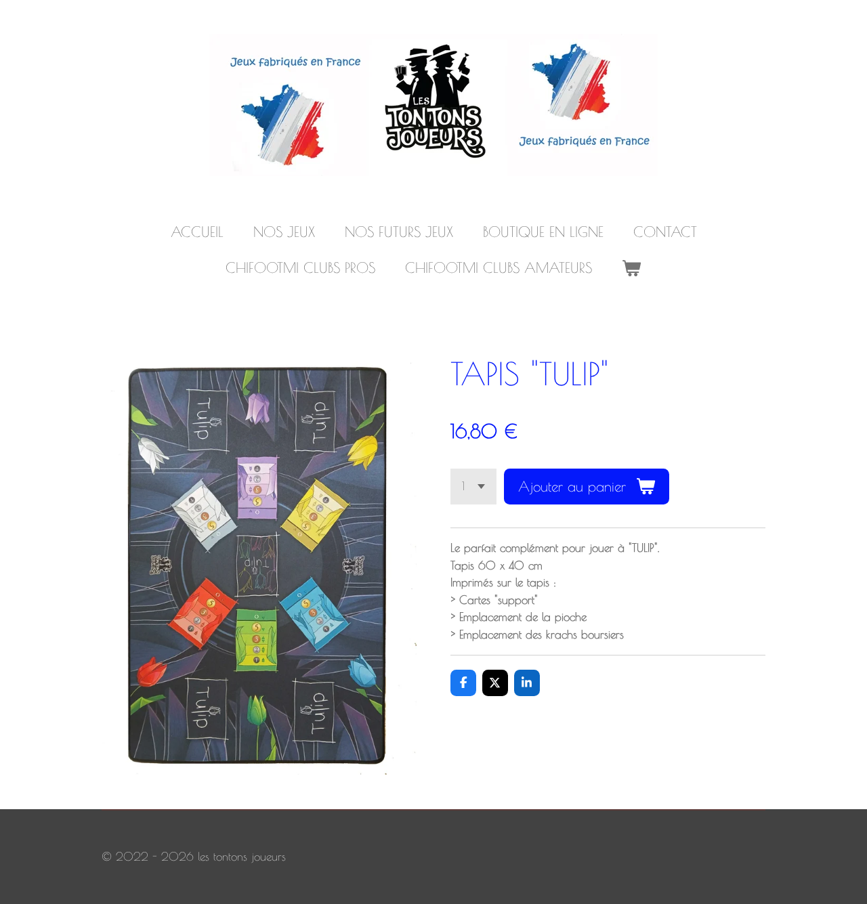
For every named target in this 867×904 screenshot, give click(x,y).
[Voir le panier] (631, 268)
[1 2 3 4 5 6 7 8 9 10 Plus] (473, 486)
